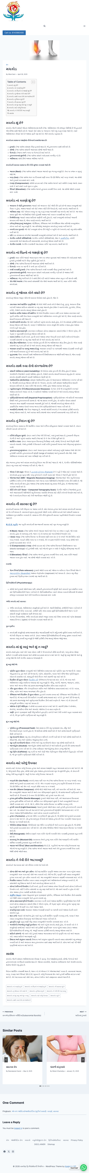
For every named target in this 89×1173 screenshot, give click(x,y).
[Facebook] (4, 1151)
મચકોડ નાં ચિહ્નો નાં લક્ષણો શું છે (35, 987)
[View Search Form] (44, 26)
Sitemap (51, 1144)
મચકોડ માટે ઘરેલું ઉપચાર (17, 108)
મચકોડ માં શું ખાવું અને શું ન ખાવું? (20, 105)
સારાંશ (11, 113)
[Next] (83, 1059)
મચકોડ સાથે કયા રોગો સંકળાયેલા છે (19, 1000)
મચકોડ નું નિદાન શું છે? (16, 99)
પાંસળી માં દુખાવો (57, 1067)
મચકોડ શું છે (55, 996)
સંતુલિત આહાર (15, 895)
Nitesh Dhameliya (58, 1071)
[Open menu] (84, 26)
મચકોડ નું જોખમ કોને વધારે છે (17, 991)
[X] (9, 1151)
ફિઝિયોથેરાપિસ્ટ (54, 1140)
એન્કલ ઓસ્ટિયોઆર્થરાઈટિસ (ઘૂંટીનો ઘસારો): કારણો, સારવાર (35, 1111)
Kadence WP (70, 1166)
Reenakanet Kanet (14, 1071)
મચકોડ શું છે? (13, 85)
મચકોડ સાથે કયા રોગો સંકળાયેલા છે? (22, 96)
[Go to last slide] (6, 1059)
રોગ (7, 65)
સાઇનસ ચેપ (11, 1067)
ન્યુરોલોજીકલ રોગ (39, 1140)
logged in (18, 1128)
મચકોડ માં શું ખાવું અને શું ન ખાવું (18, 996)
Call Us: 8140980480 (14, 33)
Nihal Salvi (12, 74)
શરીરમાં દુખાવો (81, 1014)
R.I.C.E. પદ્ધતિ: (12, 524)
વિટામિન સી (33, 680)
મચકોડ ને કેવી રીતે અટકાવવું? (20, 110)
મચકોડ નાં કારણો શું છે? (17, 88)
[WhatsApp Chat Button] (83, 1167)
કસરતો (27, 1140)
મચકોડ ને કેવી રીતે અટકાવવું (56, 991)
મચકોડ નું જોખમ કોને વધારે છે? (19, 94)
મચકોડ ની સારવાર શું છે (56, 987)
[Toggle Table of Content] (32, 82)
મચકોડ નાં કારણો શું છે (14, 987)
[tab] (40, 1086)
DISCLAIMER (39, 1144)
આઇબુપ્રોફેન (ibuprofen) (20, 573)
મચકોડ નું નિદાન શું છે (37, 991)
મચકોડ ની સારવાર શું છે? (17, 102)
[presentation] (22, 1048)
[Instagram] (13, 1151)
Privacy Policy (77, 1140)
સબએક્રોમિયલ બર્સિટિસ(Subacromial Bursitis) (22, 1014)
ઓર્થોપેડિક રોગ (16, 1140)
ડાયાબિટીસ (64, 238)
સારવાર (66, 1140)
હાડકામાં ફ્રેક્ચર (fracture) (42, 472)
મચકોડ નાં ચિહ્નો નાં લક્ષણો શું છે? (20, 91)
